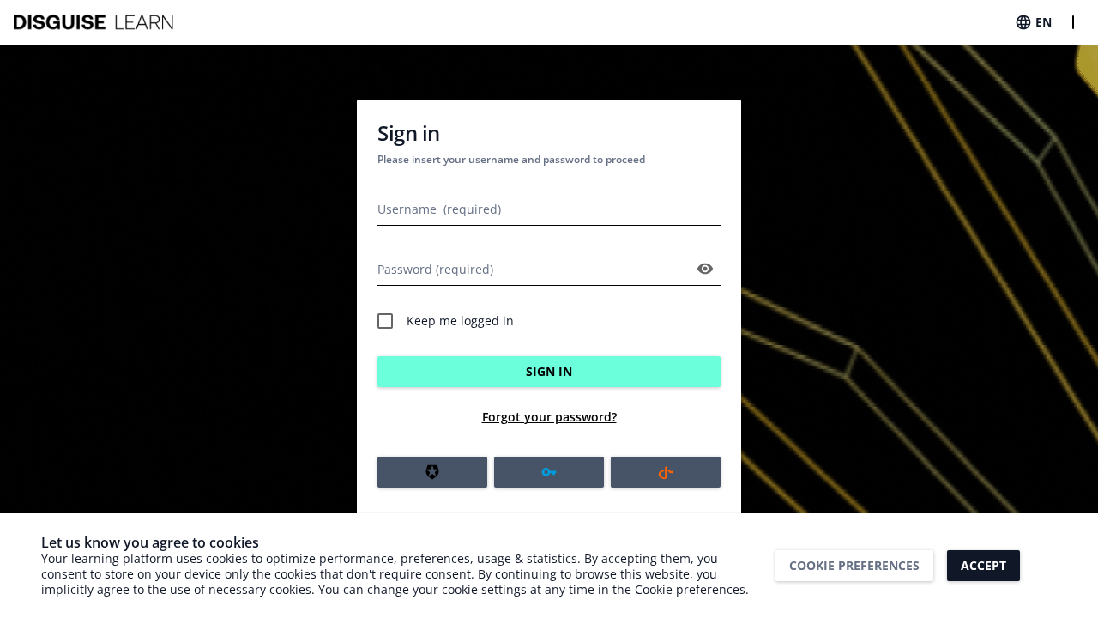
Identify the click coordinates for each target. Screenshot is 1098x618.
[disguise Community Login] (549, 472)
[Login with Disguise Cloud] (432, 472)
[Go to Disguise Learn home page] (95, 22)
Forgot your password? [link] (549, 417)
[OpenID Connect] (666, 472)
